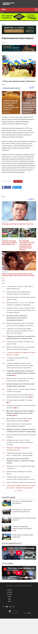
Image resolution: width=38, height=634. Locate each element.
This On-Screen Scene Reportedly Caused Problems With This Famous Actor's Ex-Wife (18, 274)
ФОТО (9, 601)
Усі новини (18, 491)
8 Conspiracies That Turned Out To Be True (17, 224)
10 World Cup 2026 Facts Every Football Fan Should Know (9, 242)
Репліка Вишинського (12, 543)
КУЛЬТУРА (9, 594)
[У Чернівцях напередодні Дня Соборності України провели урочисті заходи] (6, 528)
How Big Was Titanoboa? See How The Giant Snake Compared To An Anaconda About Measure (26, 245)
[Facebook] (3, 606)
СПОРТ (9, 597)
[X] (10, 606)
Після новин (7, 563)
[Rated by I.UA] (13, 613)
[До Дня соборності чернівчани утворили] (6, 537)
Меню (3, 10)
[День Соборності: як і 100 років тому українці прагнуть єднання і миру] (6, 512)
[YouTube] (7, 606)
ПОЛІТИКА (9, 590)
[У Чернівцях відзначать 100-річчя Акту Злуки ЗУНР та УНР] (6, 520)
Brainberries (5, 221)
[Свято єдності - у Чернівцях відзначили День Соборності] (6, 503)
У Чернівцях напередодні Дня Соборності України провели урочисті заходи (22, 528)
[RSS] (13, 606)
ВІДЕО (9, 599)
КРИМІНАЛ (9, 592)
